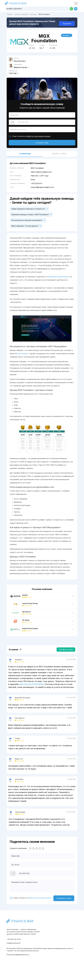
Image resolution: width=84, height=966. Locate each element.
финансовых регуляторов (57, 277)
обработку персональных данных (38, 136)
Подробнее (67, 23)
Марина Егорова (20, 67)
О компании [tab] (25, 154)
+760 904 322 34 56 (14, 939)
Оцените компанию (18, 848)
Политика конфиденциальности (18, 954)
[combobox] (12, 122)
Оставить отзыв (66, 650)
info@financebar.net (13, 943)
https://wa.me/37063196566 (31, 684)
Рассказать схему (42, 143)
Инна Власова (19, 61)
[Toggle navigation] (76, 3)
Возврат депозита (14, 9)
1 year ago (13, 73)
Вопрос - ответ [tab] (59, 154)
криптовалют (23, 354)
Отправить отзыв (64, 898)
